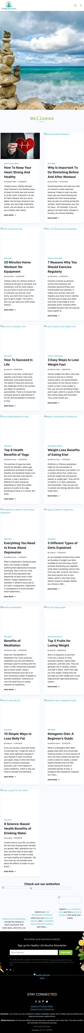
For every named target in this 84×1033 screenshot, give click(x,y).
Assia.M (9, 369)
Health (7, 163)
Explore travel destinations (14, 919)
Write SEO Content (44, 924)
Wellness (15, 163)
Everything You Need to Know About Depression (19, 547)
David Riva (53, 182)
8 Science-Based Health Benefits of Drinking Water (17, 828)
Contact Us (49, 1009)
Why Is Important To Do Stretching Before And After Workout (63, 172)
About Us (35, 1006)
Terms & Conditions (57, 960)
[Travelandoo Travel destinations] (16, 900)
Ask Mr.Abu (35, 1030)
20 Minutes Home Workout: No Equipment (17, 266)
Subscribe (66, 952)
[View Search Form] (81, 5)
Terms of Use (36, 1009)
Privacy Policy (47, 1006)
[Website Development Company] (50, 898)
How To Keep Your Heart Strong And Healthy (17, 172)
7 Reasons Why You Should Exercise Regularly (62, 266)
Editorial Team (11, 182)
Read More (10, 215)
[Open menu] (75, 5)
